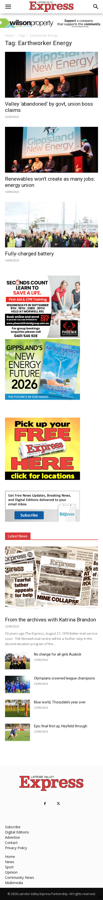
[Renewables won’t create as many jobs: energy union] (51, 150)
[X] (58, 804)
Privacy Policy (16, 847)
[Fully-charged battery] (51, 225)
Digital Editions (17, 832)
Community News (19, 877)
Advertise (12, 837)
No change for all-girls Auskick (57, 654)
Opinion (11, 872)
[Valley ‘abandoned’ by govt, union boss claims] (51, 75)
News (9, 861)
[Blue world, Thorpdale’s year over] (17, 708)
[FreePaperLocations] (42, 478)
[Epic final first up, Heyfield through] (17, 732)
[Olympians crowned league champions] (17, 684)
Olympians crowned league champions (64, 678)
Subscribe (12, 827)
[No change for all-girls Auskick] (17, 660)
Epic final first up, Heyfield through (60, 726)
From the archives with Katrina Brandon (50, 620)
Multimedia (14, 882)
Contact (11, 842)
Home (9, 35)
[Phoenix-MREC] (42, 336)
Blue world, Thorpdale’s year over (60, 702)
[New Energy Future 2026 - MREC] (42, 400)
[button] (8, 6)
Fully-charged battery (29, 254)
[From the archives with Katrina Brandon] (51, 580)
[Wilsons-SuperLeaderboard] (51, 23)
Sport (9, 867)
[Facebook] (45, 804)
